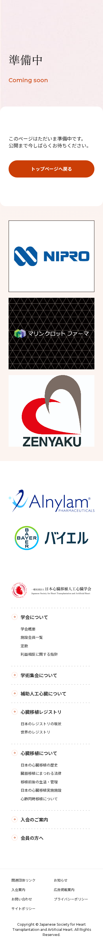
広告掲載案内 (64, 889)
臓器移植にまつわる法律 (41, 773)
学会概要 (28, 629)
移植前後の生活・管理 (39, 782)
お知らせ (61, 880)
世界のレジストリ (35, 732)
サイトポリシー (23, 908)
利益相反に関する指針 (39, 654)
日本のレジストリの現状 (41, 723)
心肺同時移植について (39, 798)
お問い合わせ (21, 898)
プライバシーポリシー (71, 898)
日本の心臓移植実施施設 (41, 790)
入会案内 (18, 889)
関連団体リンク (23, 880)
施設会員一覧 (32, 637)
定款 (24, 646)
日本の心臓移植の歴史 (39, 765)
